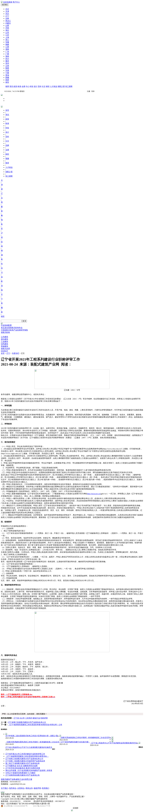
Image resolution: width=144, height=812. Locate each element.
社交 (43, 86)
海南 (7, 56)
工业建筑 (4, 341)
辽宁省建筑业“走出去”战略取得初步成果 (21, 766)
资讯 (11, 86)
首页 (2, 353)
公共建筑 (4, 337)
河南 (7, 28)
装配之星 (61, 86)
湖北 (7, 30)
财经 (48, 86)
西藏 (7, 77)
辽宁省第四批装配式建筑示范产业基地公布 (22, 775)
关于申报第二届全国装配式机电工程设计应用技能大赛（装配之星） (32, 736)
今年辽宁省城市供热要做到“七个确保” (20, 773)
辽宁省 (16, 718)
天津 (7, 11)
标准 (19, 86)
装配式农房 (5, 349)
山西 (7, 25)
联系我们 (45, 788)
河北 (7, 14)
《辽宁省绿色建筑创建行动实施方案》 (74, 742)
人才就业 (53, 86)
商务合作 (29, 788)
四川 (7, 59)
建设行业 (36, 718)
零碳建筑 (4, 346)
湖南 (7, 49)
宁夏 (7, 73)
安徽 (7, 42)
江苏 (7, 35)
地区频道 (5, 5)
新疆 (7, 80)
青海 (7, 75)
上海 (7, 37)
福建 (7, 44)
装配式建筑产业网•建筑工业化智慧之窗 (16, 779)
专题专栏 (15, 353)
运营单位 (21, 788)
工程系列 (28, 718)
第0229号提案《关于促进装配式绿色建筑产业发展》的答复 (28, 770)
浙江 (7, 40)
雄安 (7, 82)
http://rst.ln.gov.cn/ (93, 494)
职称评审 (44, 718)
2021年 (22, 718)
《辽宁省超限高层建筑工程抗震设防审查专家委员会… (27, 756)
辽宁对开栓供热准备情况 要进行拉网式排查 (22, 768)
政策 (15, 86)
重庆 (7, 61)
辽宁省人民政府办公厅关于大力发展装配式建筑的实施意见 (28, 747)
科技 (31, 86)
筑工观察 (68, 86)
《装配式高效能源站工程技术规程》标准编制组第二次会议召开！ (85, 737)
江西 (7, 47)
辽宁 (7, 16)
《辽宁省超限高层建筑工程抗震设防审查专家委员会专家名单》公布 (35, 725)
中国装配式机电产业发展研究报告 (14, 330)
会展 (23, 86)
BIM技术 (4, 351)
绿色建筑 (4, 344)
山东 (7, 33)
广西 (7, 54)
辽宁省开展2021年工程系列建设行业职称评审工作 (25, 754)
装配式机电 (5, 332)
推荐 (7, 86)
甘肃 (7, 70)
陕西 (7, 68)
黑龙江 (8, 21)
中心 (27, 86)
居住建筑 (4, 339)
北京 (7, 9)
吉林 (7, 18)
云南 (7, 66)
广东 (7, 51)
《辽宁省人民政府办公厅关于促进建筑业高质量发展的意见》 (114, 743)
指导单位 (12, 788)
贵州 (7, 63)
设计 (35, 86)
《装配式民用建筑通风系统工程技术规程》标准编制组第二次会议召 (32, 742)
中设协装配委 (6, 325)
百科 (39, 86)
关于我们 (4, 788)
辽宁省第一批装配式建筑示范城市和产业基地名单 (25, 761)
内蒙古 (8, 23)
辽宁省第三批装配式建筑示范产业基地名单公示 (27, 722)
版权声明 (37, 788)
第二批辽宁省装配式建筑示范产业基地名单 (22, 763)
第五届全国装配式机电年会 (11, 328)
